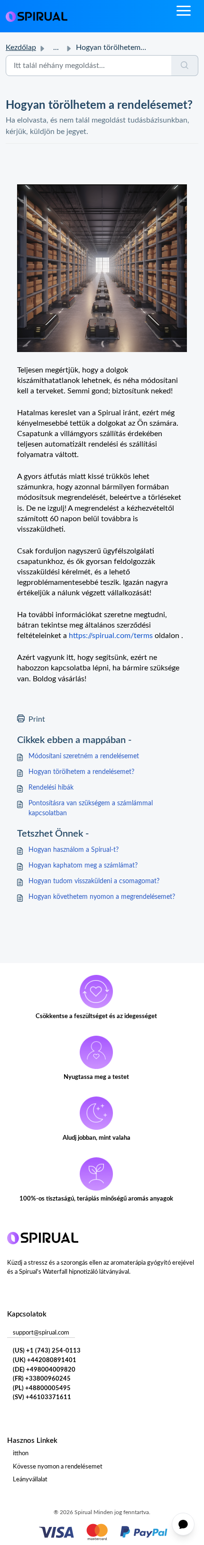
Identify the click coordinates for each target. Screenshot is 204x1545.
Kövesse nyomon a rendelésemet (57, 1467)
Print (36, 719)
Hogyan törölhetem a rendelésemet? (81, 772)
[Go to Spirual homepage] (36, 16)
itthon (20, 1453)
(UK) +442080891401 (44, 1360)
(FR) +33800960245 (42, 1379)
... (56, 47)
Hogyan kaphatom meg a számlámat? (83, 865)
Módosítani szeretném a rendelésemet (83, 756)
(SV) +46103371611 (42, 1397)
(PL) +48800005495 (42, 1388)
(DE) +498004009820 (44, 1370)
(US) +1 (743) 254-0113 (47, 1351)
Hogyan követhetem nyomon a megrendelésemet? (101, 897)
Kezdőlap (21, 47)
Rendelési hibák (51, 787)
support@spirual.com (41, 1333)
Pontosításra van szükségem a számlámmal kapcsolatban (90, 808)
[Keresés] (184, 65)
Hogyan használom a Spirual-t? (73, 850)
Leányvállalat (30, 1480)
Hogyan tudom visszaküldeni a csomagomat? (93, 881)
